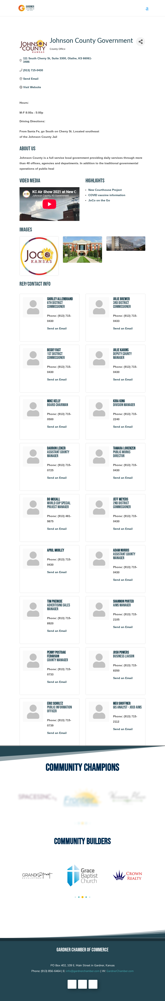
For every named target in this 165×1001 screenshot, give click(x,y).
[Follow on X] (82, 984)
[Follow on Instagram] (93, 984)
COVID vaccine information (106, 195)
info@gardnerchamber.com (83, 971)
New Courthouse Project (105, 189)
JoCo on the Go (99, 200)
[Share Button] (140, 41)
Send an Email (57, 328)
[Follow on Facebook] (72, 984)
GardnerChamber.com (120, 971)
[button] (79, 823)
